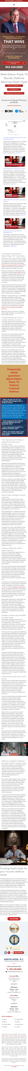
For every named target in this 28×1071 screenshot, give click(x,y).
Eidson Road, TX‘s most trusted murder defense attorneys (13, 307)
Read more (19, 153)
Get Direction (14, 984)
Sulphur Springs (9, 1036)
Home (4, 1019)
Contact (18, 1027)
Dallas (10, 1035)
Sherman (19, 1035)
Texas (7, 1035)
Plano (13, 1035)
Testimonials (19, 1019)
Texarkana (24, 1035)
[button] (14, 4)
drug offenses (15, 587)
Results (5, 1027)
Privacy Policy (16, 1065)
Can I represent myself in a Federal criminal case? (12, 427)
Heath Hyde (17, 272)
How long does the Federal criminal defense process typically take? (12, 422)
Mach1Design (14, 1066)
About (4, 1022)
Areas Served (19, 1024)
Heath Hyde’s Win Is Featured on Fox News (14, 168)
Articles (18, 1022)
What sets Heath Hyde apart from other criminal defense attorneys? (13, 433)
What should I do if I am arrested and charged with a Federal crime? (12, 401)
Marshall (3, 1036)
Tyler (16, 1035)
